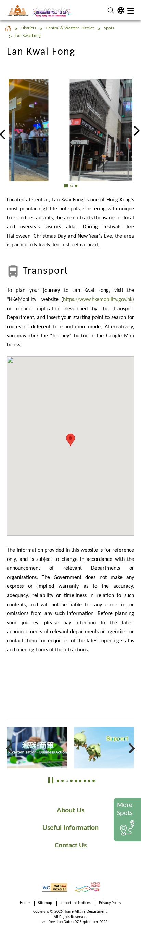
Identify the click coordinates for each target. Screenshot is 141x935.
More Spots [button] (125, 809)
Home (25, 903)
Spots (109, 28)
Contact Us (71, 845)
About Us (70, 810)
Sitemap (45, 903)
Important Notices (75, 903)
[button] (110, 10)
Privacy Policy (110, 903)
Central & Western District (70, 28)
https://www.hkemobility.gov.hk (97, 299)
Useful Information (70, 828)
